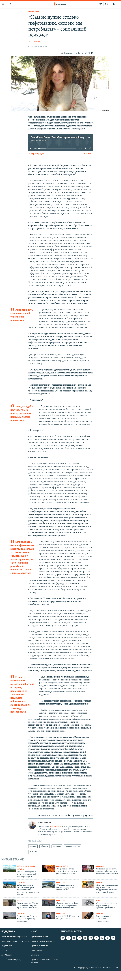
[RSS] (102, 938)
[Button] (67, 53)
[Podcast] (107, 938)
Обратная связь (37, 950)
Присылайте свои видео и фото (14, 937)
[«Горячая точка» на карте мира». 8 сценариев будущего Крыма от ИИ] (88, 902)
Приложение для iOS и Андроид (15, 941)
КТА (106, 4)
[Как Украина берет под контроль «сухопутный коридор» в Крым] (9, 868)
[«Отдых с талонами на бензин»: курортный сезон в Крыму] (48, 884)
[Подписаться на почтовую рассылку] (113, 938)
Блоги (19, 900)
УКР (100, 4)
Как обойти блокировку (11, 959)
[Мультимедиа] (113, 4)
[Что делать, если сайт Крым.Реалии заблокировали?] (88, 915)
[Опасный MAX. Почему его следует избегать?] (48, 915)
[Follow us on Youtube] (74, 938)
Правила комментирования (43, 941)
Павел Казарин (34, 42)
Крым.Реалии (42, 140)
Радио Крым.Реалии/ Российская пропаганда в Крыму (57, 137)
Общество (100, 866)
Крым (98, 900)
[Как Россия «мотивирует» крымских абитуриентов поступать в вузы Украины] (88, 868)
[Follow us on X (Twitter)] (68, 938)
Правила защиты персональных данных (44, 961)
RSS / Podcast (6, 955)
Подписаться (6, 946)
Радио (4, 950)
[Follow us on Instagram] (79, 938)
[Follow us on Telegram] (91, 938)
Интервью (33, 12)
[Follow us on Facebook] (62, 938)
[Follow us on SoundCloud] (96, 938)
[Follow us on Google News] (85, 938)
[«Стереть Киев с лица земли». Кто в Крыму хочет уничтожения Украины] (48, 868)
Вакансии (35, 955)
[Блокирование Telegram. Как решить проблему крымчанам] (9, 915)
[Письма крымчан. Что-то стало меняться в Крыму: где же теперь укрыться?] (9, 902)
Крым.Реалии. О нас (39, 937)
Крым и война (62, 866)
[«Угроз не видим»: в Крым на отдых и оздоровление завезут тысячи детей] (48, 902)
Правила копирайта (39, 946)
